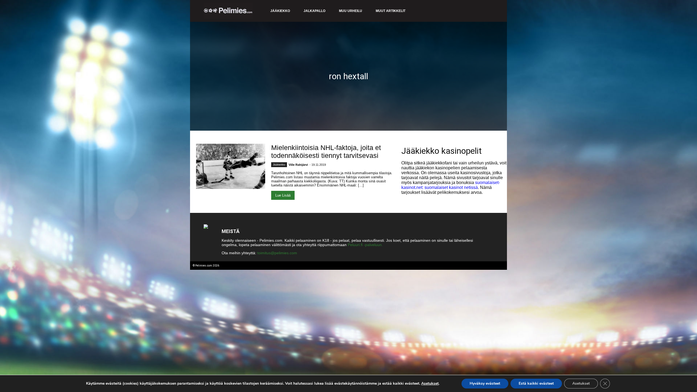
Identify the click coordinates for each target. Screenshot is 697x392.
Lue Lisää (283, 195)
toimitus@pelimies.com (277, 253)
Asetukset (430, 383)
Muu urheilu (350, 11)
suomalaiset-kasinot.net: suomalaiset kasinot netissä (450, 185)
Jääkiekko (280, 11)
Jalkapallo (314, 11)
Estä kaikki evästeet (536, 383)
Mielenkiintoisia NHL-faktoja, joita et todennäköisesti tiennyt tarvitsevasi (326, 151)
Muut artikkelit (390, 11)
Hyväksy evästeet (485, 383)
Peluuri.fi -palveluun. (365, 245)
